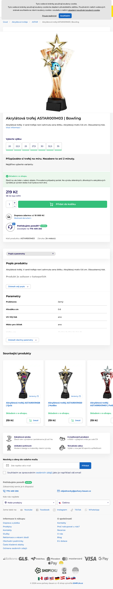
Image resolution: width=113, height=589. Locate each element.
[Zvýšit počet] (14, 202)
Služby (6, 534)
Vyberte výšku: (14, 139)
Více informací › (13, 127)
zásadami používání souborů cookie (84, 10)
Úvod (5, 22)
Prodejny (7, 526)
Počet (9, 204)
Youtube (28, 510)
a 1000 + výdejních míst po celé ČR (83, 439)
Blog (59, 537)
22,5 (18, 146)
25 (26, 146)
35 (58, 146)
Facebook (44, 510)
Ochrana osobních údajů (15, 548)
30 (42, 146)
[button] (18, 286)
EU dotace (62, 541)
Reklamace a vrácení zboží (16, 537)
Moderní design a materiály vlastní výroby (32, 448)
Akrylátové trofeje (20, 22)
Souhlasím (65, 16)
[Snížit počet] (14, 206)
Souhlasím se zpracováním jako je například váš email (44, 472)
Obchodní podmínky (13, 541)
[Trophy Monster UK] (46, 578)
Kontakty (7, 530)
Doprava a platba (11, 523)
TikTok (78, 510)
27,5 (34, 146)
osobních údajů (44, 472)
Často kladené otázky (13, 544)
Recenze (61, 530)
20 (9, 146)
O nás (60, 534)
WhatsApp (94, 510)
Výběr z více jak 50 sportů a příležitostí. (85, 448)
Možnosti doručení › (23, 218)
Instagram (62, 510)
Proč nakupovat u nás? (68, 526)
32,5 (50, 146)
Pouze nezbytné (49, 16)
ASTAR (35, 22)
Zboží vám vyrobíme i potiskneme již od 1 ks (33, 439)
